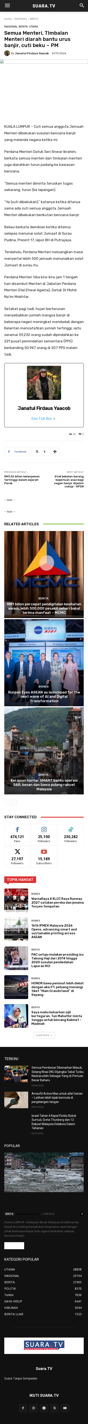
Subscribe (44, 849)
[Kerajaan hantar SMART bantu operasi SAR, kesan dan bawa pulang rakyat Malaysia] (44, 750)
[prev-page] (7, 802)
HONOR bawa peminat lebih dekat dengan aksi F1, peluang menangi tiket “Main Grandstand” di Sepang (57, 989)
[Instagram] (33, 1408)
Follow (44, 827)
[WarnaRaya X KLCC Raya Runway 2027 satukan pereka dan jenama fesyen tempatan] (16, 900)
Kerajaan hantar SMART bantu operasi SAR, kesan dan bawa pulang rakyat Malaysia (44, 784)
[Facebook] (23, 1408)
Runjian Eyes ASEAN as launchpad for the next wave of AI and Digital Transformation (44, 696)
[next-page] (13, 802)
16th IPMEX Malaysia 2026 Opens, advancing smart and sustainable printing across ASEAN (54, 931)
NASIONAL (21, 19)
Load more (42, 1035)
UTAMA (33, 26)
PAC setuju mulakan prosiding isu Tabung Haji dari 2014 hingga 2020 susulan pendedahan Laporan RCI (57, 960)
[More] (54, 451)
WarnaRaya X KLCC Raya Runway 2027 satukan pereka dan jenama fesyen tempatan (57, 902)
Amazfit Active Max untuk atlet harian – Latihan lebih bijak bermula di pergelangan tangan (57, 1098)
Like (17, 827)
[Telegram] (44, 1408)
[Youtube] (65, 1408)
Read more (14, 1245)
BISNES (43, 686)
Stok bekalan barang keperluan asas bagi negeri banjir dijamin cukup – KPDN (69, 481)
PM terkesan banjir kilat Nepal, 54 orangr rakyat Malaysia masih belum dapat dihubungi (40, 1203)
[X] (54, 1408)
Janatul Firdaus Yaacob (32, 53)
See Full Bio (41, 418)
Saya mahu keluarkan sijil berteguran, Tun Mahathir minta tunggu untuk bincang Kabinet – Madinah (56, 1018)
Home (8, 19)
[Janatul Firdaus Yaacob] (7, 53)
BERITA (34, 19)
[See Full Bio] (54, 418)
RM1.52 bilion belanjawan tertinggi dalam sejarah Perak (22, 480)
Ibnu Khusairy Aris (27, 1213)
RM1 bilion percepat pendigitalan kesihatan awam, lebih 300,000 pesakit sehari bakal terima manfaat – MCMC (44, 608)
